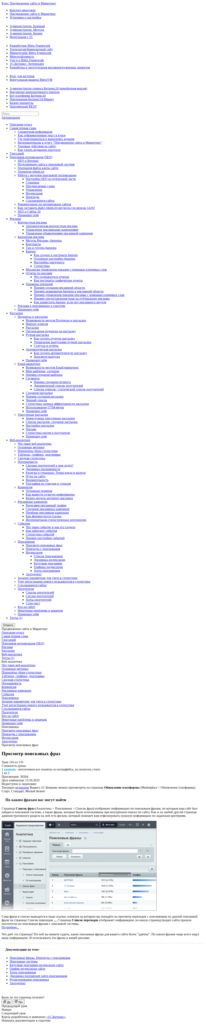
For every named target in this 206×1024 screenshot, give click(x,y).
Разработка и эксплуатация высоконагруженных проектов (50, 67)
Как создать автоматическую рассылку (60, 353)
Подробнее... (10, 927)
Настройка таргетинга (49, 262)
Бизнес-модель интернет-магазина (49, 498)
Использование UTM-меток (45, 407)
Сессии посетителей (40, 596)
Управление (34, 189)
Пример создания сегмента (52, 382)
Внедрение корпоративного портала (35, 92)
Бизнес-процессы (21, 103)
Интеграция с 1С (21, 37)
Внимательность (37, 480)
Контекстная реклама (32, 222)
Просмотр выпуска (47, 356)
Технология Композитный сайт (31, 49)
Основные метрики (31, 447)
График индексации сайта (27, 968)
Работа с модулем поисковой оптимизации (47, 175)
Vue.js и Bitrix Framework (27, 60)
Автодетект (34, 574)
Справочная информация (35, 131)
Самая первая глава (23, 128)
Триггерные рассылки (33, 414)
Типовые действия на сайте (37, 146)
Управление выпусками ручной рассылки (62, 342)
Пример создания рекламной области (59, 287)
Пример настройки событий (45, 538)
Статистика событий (40, 534)
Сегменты (33, 378)
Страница (32, 182)
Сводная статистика (31, 458)
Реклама (15, 218)
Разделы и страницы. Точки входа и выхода (56, 472)
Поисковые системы (24, 961)
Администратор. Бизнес (26, 33)
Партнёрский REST (23, 106)
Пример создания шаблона (44, 374)
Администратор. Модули (27, 29)
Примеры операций (39, 284)
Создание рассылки (39, 393)
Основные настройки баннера (54, 258)
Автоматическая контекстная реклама (52, 226)
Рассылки (16, 313)
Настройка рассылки (40, 425)
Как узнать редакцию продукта (39, 150)
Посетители (26, 588)
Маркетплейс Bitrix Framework (31, 53)
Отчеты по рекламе (39, 273)
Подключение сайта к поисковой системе (46, 164)
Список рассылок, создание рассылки (52, 422)
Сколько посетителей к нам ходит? (49, 465)
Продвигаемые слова (40, 186)
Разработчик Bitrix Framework (30, 45)
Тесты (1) (16, 618)
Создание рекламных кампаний (47, 509)
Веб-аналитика (20, 440)
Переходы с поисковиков (43, 549)
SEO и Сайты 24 (29, 211)
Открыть (8, 625)
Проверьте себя (28, 215)
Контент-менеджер (23, 10)
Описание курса (21, 124)
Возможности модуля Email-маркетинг (52, 367)
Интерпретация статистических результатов (56, 520)
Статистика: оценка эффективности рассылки (57, 403)
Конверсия (25, 487)
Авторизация (11, 117)
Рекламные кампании (32, 501)
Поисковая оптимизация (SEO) (31, 157)
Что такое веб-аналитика (35, 443)
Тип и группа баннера (41, 248)
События (24, 523)
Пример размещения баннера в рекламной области (69, 291)
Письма (31, 429)
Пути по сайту (36, 476)
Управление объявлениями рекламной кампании (59, 233)
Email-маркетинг (29, 364)
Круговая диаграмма (48, 563)
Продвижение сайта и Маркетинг (33, 14)
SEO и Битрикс (28, 160)
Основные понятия (39, 491)
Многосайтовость (22, 56)
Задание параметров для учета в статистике (47, 578)
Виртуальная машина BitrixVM (31, 79)
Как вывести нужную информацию (50, 494)
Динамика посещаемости (43, 469)
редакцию (22, 787)
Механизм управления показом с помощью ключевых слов (66, 269)
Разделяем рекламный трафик (46, 505)
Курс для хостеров (22, 76)
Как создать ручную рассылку (54, 338)
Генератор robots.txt (31, 171)
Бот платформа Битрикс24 (28, 95)
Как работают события (41, 530)
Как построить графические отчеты (58, 280)
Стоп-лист (33, 603)
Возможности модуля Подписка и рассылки (56, 320)
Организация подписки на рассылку (51, 331)
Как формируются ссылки (44, 516)
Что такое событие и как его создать (50, 527)
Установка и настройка (25, 17)
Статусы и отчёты (46, 345)
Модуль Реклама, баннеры (44, 240)
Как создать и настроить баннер (56, 255)
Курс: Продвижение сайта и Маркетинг (29, 3)
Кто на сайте (26, 607)
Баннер (31, 251)
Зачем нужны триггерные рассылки (50, 418)
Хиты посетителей (39, 599)
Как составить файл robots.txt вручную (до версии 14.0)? (56, 208)
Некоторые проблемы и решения (40, 610)
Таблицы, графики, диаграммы (39, 454)
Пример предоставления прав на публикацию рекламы (72, 298)
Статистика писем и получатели (48, 433)
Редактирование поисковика (29, 979)
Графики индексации (48, 567)
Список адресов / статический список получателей (69, 389)
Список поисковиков (48, 556)
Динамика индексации (49, 559)
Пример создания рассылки (45, 396)
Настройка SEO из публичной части (51, 179)
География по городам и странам (48, 483)
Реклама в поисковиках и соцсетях (41, 306)
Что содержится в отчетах (51, 277)
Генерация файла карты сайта (38, 168)
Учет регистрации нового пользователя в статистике (54, 581)
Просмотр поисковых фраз (44, 545)
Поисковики (26, 541)
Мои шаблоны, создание (42, 371)
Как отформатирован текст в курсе (42, 135)
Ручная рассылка (37, 335)
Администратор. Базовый (27, 26)
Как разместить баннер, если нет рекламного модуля (70, 302)
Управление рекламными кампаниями (52, 229)
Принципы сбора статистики (38, 451)
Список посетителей (40, 592)
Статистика (42, 266)
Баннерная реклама (31, 237)
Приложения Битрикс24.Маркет (32, 99)
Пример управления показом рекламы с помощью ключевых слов (79, 295)
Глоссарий (17, 153)
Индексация (34, 193)
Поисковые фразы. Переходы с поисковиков (40, 958)
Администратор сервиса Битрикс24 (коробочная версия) (48, 88)
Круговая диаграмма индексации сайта (37, 965)
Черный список (36, 400)
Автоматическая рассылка (44, 349)
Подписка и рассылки (33, 316)
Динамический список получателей (58, 385)
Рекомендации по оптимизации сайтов (44, 204)
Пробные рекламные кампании (47, 512)
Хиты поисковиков (47, 570)
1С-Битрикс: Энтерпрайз (27, 63)
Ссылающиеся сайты (40, 200)
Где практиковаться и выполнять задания (46, 139)
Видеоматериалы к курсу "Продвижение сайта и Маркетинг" (60, 142)
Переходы (32, 197)
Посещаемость (28, 462)
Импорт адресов (37, 324)
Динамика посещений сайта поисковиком (38, 976)
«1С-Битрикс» (56, 1017)
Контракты (33, 244)
